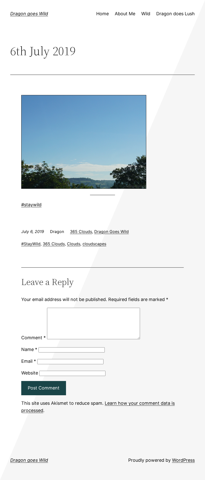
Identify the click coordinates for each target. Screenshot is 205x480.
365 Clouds (81, 231)
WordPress (183, 460)
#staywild (31, 204)
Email (28, 361)
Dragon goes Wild (29, 13)
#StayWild (30, 243)
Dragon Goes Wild (111, 231)
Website (29, 373)
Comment (33, 337)
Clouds (73, 243)
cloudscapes (94, 243)
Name (29, 349)
